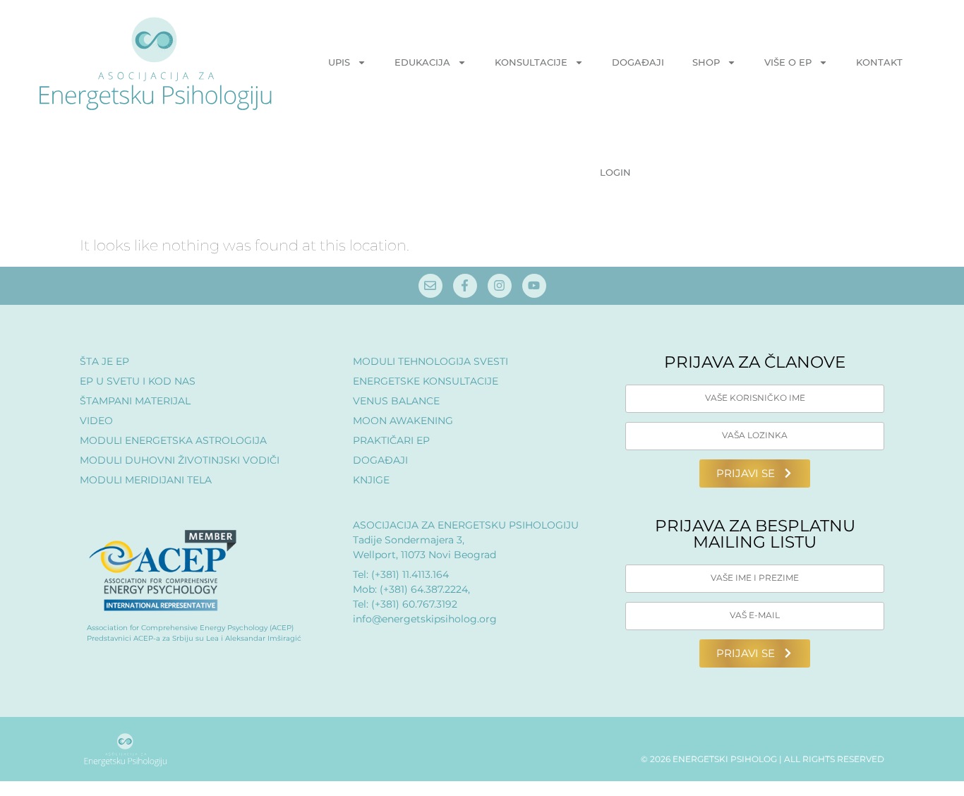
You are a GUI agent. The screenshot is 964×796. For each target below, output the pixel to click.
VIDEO (96, 420)
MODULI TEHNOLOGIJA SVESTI (430, 361)
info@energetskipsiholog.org (425, 619)
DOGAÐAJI (380, 460)
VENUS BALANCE (396, 400)
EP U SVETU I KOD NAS (137, 381)
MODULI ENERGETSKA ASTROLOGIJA (173, 440)
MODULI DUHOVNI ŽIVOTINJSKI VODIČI (179, 460)
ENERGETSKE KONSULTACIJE (425, 381)
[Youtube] (534, 286)
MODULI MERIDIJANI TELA (146, 480)
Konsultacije (531, 62)
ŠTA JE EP (104, 361)
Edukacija (422, 62)
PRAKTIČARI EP (391, 440)
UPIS (339, 62)
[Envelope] (430, 286)
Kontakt (879, 62)
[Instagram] (500, 286)
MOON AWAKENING (403, 420)
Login (615, 172)
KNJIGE (371, 480)
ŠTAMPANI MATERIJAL (135, 400)
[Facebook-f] (465, 286)
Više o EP (788, 62)
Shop (706, 62)
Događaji (638, 62)
